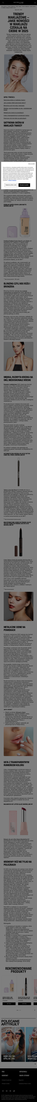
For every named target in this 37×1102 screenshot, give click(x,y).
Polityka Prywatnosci (12, 180)
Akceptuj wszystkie (24, 185)
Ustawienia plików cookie (11, 185)
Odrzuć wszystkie (31, 163)
